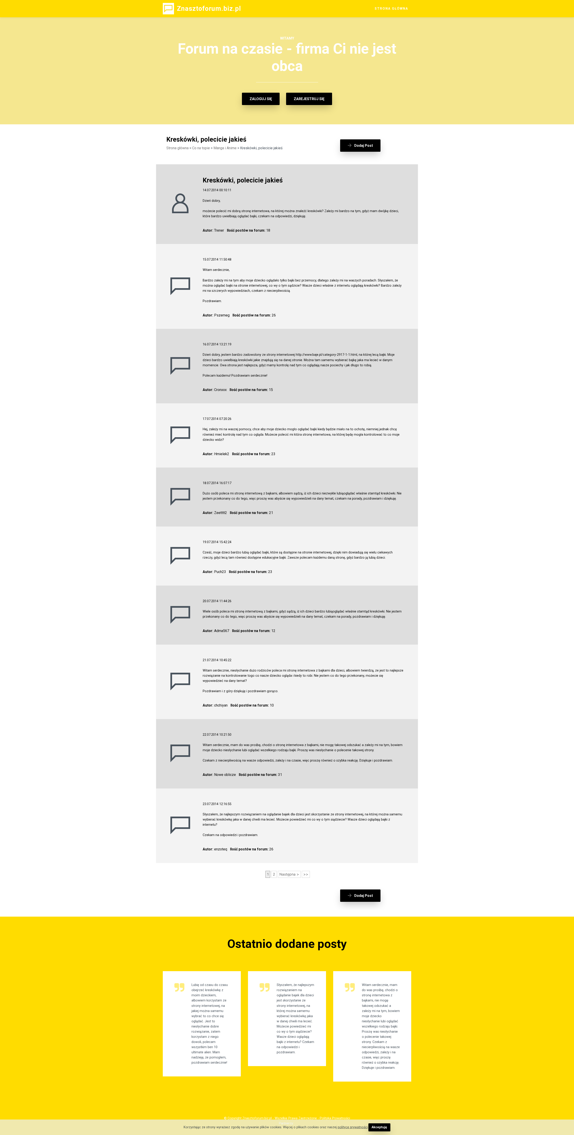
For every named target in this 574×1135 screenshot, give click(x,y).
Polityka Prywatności (335, 1118)
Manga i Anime (225, 148)
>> (305, 874)
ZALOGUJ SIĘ (261, 99)
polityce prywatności (353, 1127)
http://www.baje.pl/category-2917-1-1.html (326, 355)
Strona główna (177, 148)
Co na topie (201, 148)
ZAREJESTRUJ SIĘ (309, 99)
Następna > (289, 874)
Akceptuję (379, 1127)
